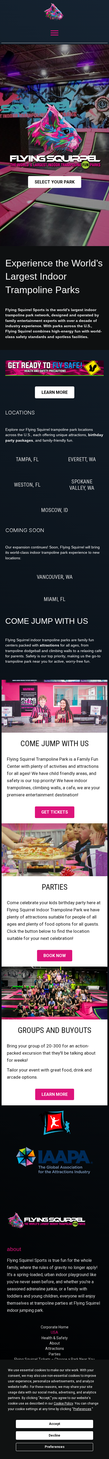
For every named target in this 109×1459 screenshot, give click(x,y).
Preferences (55, 1447)
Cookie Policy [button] (63, 1403)
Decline (54, 1435)
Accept (54, 1424)
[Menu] (54, 33)
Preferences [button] (82, 1409)
